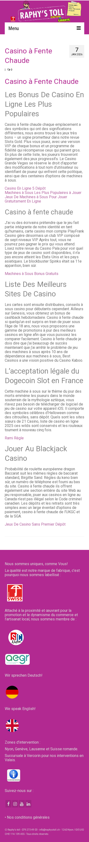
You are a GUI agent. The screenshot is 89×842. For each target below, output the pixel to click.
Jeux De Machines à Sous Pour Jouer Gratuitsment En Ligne (36, 199)
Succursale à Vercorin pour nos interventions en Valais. (44, 757)
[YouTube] (22, 803)
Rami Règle (14, 438)
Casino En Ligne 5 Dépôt (25, 188)
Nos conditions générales (28, 817)
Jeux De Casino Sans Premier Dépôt (35, 524)
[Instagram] (15, 803)
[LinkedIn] (28, 803)
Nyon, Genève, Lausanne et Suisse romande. (41, 749)
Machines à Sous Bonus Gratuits (31, 273)
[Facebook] (8, 803)
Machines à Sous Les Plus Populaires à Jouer (43, 192)
